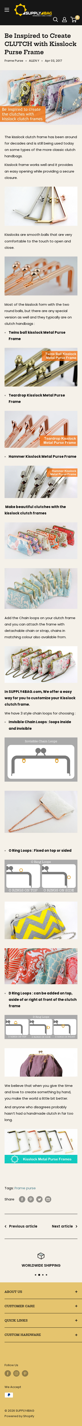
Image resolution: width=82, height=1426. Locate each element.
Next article (62, 1226)
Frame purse (25, 1188)
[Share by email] (48, 1199)
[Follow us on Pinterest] (25, 1373)
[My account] (64, 19)
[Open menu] (7, 10)
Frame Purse (14, 60)
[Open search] (55, 19)
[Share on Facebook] (22, 1199)
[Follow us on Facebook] (8, 1373)
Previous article (23, 1226)
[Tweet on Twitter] (39, 1199)
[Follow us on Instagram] (16, 1373)
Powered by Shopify (19, 1416)
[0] (74, 19)
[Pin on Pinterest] (31, 1199)
